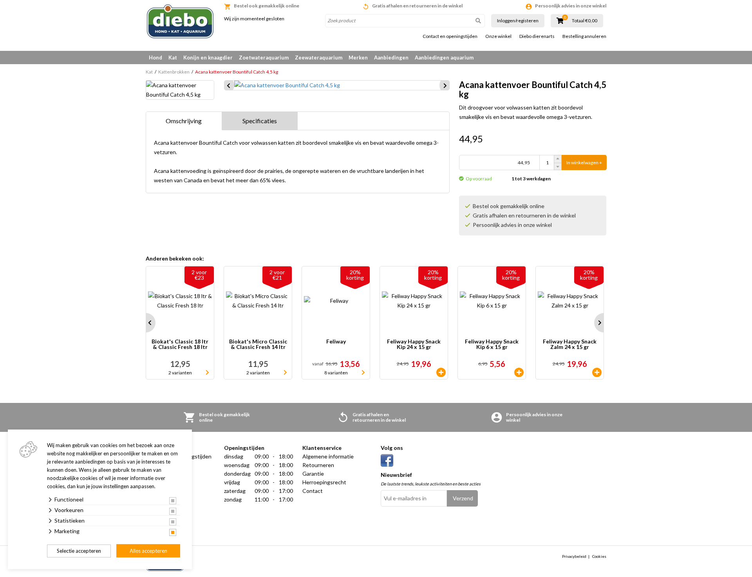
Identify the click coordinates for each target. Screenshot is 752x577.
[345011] (441, 372)
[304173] (519, 372)
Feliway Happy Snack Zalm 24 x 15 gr (570, 344)
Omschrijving (184, 120)
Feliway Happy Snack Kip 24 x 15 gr (414, 344)
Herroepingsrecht (324, 482)
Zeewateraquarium (318, 57)
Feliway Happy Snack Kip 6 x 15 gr (492, 344)
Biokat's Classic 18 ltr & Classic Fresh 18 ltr (180, 344)
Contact (312, 490)
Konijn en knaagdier (208, 57)
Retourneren (318, 465)
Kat (172, 57)
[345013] (597, 372)
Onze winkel (498, 36)
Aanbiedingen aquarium (444, 57)
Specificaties (259, 120)
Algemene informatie (328, 456)
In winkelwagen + (584, 162)
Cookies (599, 556)
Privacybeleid (574, 556)
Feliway (336, 342)
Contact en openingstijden (450, 36)
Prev (145, 323)
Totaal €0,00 (584, 20)
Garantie (313, 473)
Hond (155, 57)
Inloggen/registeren (518, 20)
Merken (358, 57)
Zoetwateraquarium (264, 57)
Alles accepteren (148, 551)
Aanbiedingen (391, 57)
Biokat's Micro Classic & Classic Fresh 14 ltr (258, 344)
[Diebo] (180, 21)
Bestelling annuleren (584, 36)
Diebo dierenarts (537, 36)
